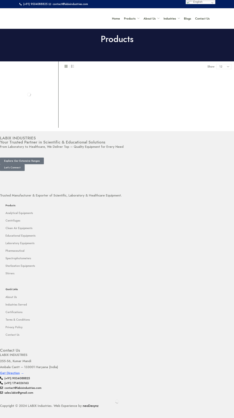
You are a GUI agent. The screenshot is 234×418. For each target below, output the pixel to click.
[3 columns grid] (66, 66)
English (197, 1)
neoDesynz (90, 405)
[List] (72, 66)
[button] (22, 161)
